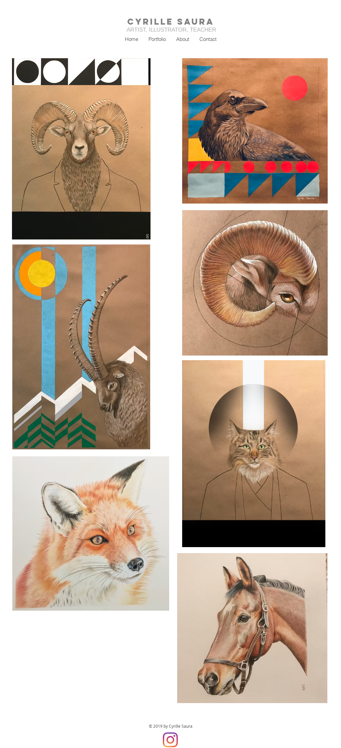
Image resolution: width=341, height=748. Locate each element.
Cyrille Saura (170, 21)
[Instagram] (170, 739)
